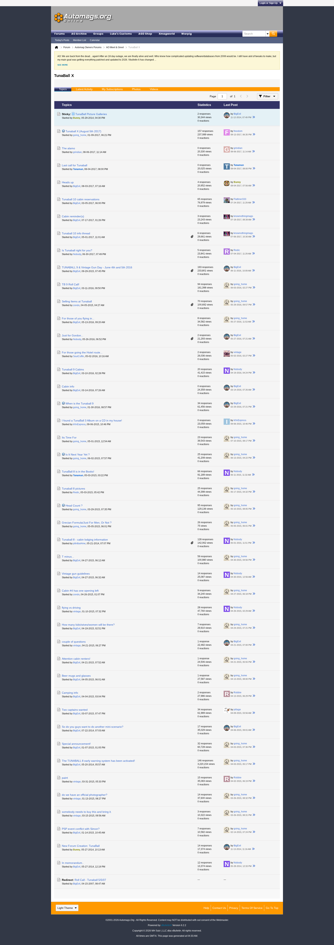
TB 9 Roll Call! (70, 284)
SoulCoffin (78, 356)
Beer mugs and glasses (76, 675)
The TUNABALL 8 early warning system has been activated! (98, 760)
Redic (237, 250)
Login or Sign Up (269, 3)
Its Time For (69, 437)
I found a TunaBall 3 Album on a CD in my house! (92, 420)
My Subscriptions (112, 89)
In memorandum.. (73, 862)
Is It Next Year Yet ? (78, 454)
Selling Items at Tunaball (77, 301)
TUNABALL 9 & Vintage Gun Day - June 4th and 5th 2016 (97, 267)
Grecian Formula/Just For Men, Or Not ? (87, 522)
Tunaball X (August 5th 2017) (83, 131)
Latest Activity (84, 89)
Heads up (68, 182)
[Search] (273, 34)
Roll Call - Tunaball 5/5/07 (90, 879)
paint (65, 777)
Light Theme (65, 907)
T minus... (68, 556)
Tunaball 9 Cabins (73, 369)
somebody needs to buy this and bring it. (87, 811)
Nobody (77, 254)
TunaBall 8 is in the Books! (78, 471)
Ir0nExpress (79, 424)
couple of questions (74, 641)
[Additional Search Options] (267, 34)
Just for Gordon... (72, 335)
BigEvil (237, 114)
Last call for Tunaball (74, 165)
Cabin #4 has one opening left (80, 590)
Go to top (272, 907)
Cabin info (68, 386)
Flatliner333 (240, 199)
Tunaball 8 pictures (73, 488)
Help (206, 907)
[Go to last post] (253, 117)
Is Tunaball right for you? (77, 250)
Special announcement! (76, 743)
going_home (79, 135)
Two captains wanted (75, 709)
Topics (63, 89)
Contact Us (219, 907)
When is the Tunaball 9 (80, 403)
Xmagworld (167, 34)
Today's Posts (62, 40)
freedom (238, 131)
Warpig (186, 34)
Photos (136, 89)
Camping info (70, 692)
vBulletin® (166, 925)
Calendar (95, 40)
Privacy (233, 907)
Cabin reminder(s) (73, 216)
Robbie (237, 692)
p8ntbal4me (79, 543)
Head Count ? (74, 505)
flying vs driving (71, 607)
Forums (59, 34)
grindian (77, 152)
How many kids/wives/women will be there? (88, 624)
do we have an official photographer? (84, 794)
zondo (76, 305)
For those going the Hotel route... (82, 352)
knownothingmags (243, 216)
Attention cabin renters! (76, 658)
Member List (79, 40)
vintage (237, 352)
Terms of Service (251, 907)
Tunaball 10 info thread (76, 233)
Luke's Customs (121, 34)
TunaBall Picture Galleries (91, 114)
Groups (98, 34)
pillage (237, 709)
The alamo (68, 148)
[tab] (62, 89)
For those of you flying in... (78, 318)
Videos (154, 89)
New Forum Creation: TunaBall (81, 845)
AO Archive (79, 34)
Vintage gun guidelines (76, 573)
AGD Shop (145, 34)
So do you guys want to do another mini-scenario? (92, 726)
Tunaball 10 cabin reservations (80, 199)
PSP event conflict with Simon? (81, 828)
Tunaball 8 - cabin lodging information (85, 539)
